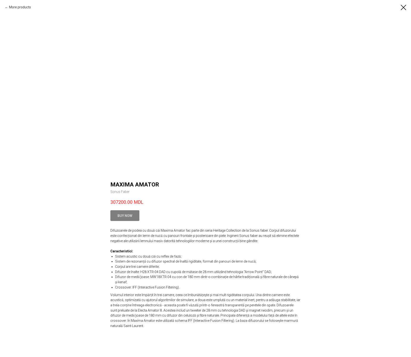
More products (20, 7)
